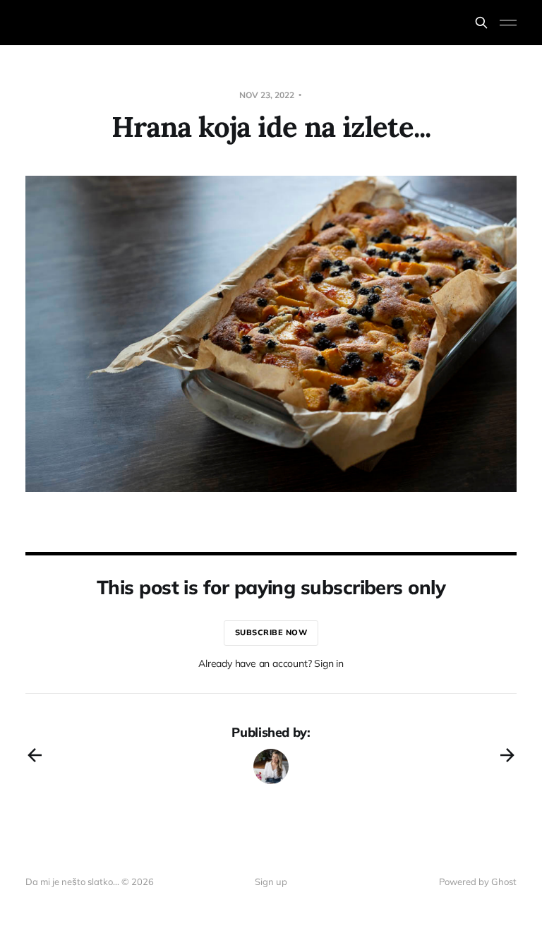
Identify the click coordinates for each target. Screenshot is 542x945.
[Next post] (507, 755)
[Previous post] (34, 755)
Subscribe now (271, 632)
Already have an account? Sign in (271, 663)
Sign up (271, 881)
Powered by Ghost (478, 881)
